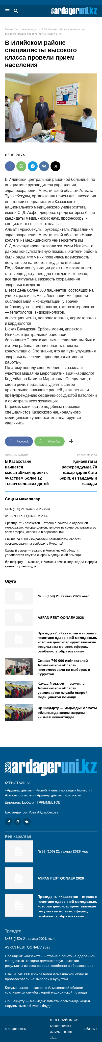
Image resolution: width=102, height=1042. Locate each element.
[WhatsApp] (21, 166)
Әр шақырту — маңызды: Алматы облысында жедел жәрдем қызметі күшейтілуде (67, 712)
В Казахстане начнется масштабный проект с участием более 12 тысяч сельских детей (27, 472)
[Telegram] (33, 166)
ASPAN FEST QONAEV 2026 (26, 516)
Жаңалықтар (30, 29)
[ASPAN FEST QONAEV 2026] (19, 617)
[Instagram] (18, 822)
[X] (55, 166)
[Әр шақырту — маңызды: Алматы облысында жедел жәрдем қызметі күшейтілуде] (19, 712)
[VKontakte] (26, 822)
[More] (71, 441)
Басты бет (12, 29)
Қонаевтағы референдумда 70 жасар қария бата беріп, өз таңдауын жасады (78, 472)
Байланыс (90, 1029)
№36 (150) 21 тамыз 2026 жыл (27, 509)
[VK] (44, 166)
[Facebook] (10, 166)
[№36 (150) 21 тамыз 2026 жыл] (19, 596)
